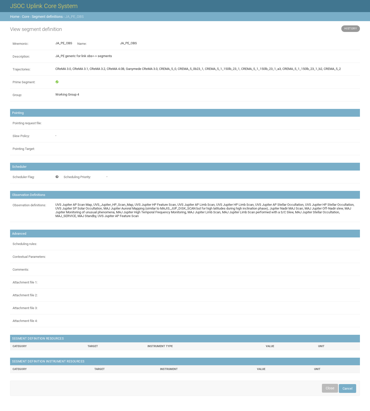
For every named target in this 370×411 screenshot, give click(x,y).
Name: (82, 44)
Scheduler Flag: (23, 177)
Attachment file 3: (25, 308)
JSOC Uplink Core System (44, 6)
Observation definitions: (29, 205)
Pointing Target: (24, 149)
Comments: (21, 269)
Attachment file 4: (25, 321)
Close (330, 388)
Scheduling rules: (25, 244)
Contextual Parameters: (29, 257)
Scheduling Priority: (77, 177)
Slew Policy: (21, 136)
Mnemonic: (20, 44)
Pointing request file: (27, 123)
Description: (21, 56)
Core (25, 17)
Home (14, 17)
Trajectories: (21, 69)
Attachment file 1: (25, 282)
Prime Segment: (24, 82)
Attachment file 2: (25, 295)
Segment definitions (47, 17)
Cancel (347, 388)
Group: (17, 95)
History (350, 28)
